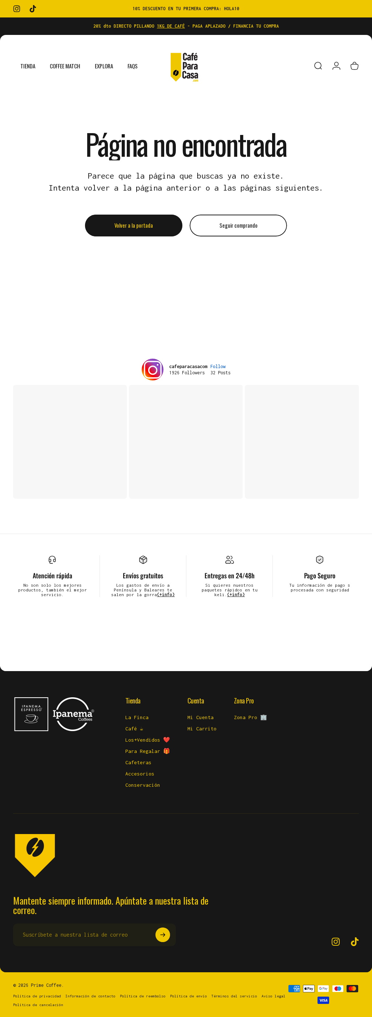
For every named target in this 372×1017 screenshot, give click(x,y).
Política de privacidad (37, 996)
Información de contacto (90, 996)
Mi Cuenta (200, 717)
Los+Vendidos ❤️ (147, 740)
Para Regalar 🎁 (147, 751)
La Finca (137, 717)
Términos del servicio (234, 996)
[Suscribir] (162, 935)
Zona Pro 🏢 (250, 717)
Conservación (142, 785)
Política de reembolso (143, 996)
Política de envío (188, 996)
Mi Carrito (202, 728)
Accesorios (139, 774)
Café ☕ (134, 728)
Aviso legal (274, 996)
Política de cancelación (38, 1004)
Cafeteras (138, 762)
